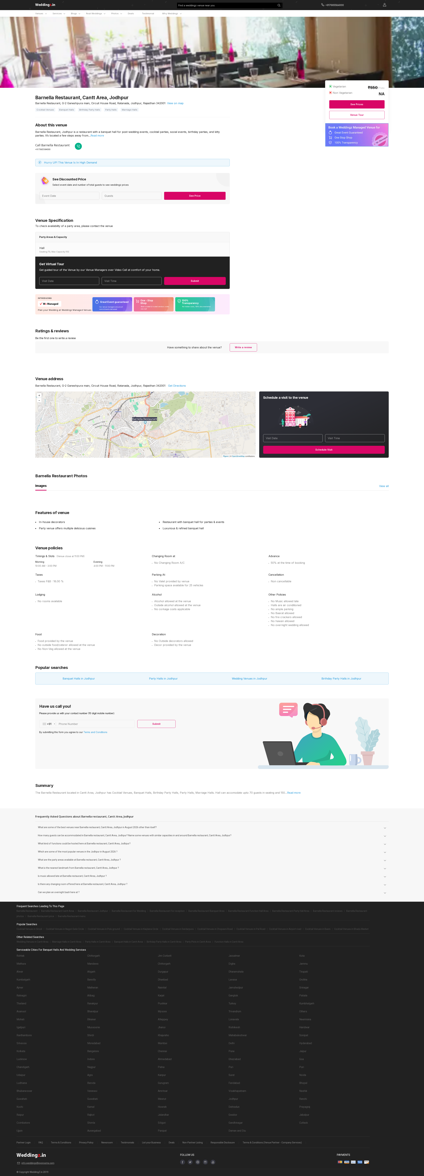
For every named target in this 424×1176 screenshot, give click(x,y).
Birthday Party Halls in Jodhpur (341, 678)
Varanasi (92, 1091)
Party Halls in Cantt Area (97, 941)
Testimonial (148, 13)
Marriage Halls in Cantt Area (66, 941)
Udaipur (21, 1075)
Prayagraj (304, 1106)
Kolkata (21, 1051)
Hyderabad (305, 1043)
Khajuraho (163, 1035)
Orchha (303, 979)
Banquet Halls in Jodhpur (79, 678)
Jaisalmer (234, 955)
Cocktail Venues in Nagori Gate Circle (65, 929)
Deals (131, 13)
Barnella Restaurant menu (71, 916)
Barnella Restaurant (27, 911)
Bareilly (91, 979)
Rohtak (21, 955)
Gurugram (163, 1083)
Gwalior (233, 1114)
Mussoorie (93, 1027)
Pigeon (226, 456)
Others (303, 1011)
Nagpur (91, 1067)
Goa (301, 1059)
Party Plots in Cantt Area (198, 941)
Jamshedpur (236, 987)
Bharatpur (92, 1011)
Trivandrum (235, 1011)
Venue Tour (357, 114)
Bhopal (303, 1083)
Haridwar (304, 1027)
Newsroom (107, 1142)
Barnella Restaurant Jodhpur (93, 911)
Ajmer (20, 987)
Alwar (20, 971)
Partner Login (24, 1142)
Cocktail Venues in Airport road (285, 929)
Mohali (20, 1019)
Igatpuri (21, 1027)
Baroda (91, 1083)
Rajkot (90, 1114)
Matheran (92, 987)
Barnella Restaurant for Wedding (129, 911)
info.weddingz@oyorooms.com (38, 1163)
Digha (232, 963)
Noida (302, 1075)
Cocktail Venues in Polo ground (104, 929)
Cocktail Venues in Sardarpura (178, 929)
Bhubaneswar (24, 1091)
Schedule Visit (323, 449)
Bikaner (91, 1019)
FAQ (41, 1142)
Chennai (162, 1051)
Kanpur (162, 1075)
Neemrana (305, 1019)
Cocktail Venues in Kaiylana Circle (141, 929)
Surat (232, 1075)
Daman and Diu (237, 1130)
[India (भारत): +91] (47, 724)
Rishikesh (234, 1027)
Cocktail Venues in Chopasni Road (215, 929)
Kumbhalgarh (306, 1003)
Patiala (303, 995)
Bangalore (93, 1051)
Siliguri (162, 1122)
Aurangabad (94, 1130)
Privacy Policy (86, 1142)
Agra (90, 1075)
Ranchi (303, 1098)
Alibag (91, 995)
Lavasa (233, 979)
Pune (232, 1051)
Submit (195, 280)
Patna (161, 1067)
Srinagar (304, 987)
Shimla (91, 1122)
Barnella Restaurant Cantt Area (57, 911)
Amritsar (163, 1091)
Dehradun (234, 1106)
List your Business (151, 1142)
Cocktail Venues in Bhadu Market (351, 929)
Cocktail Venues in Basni (317, 929)
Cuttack (303, 1122)
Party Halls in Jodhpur (163, 678)
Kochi (20, 1106)
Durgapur (163, 971)
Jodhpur (233, 1098)
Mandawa (92, 963)
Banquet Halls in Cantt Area (128, 941)
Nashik (303, 1091)
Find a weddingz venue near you (196, 5)
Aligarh (91, 971)
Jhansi (161, 1027)
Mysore (162, 1011)
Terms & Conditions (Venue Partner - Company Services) (272, 1142)
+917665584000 (42, 149)
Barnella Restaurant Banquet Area (206, 911)
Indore (91, 1059)
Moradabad (93, 1043)
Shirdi (90, 1035)
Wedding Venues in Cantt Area (32, 941)
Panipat (162, 1130)
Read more (97, 135)
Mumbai (162, 1043)
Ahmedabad (165, 1059)
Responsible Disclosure (223, 1142)
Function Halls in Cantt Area (229, 941)
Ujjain (20, 1130)
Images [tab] (41, 486)
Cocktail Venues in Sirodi (29, 929)
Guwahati (22, 1098)
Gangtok (233, 995)
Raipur (20, 1114)
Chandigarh (23, 1067)
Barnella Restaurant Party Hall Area (290, 911)
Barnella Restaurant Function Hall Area (248, 911)
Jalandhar (163, 1114)
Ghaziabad (235, 1059)
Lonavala (234, 1019)
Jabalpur (304, 1114)
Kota (302, 955)
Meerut (162, 1098)
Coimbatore (23, 1122)
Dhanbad (163, 979)
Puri (231, 1067)
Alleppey (163, 1019)
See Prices (356, 104)
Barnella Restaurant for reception (167, 911)
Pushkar (162, 1003)
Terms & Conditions (61, 1142)
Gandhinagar (236, 1122)
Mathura (21, 963)
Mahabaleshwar (238, 1035)
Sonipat (303, 1035)
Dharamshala (236, 971)
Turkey (232, 1003)
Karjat (161, 995)
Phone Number (68, 724)
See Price (195, 195)
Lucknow (22, 1059)
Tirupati (303, 971)
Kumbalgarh (23, 979)
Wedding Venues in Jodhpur (249, 678)
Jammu (303, 963)
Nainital (162, 987)
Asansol (21, 1011)
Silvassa (21, 1043)
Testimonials (127, 1142)
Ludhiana (22, 1083)
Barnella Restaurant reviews (328, 911)
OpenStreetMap (238, 456)
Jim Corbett (164, 955)
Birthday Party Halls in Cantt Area (164, 941)
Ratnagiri (22, 995)
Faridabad (234, 1083)
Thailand (21, 1003)
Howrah (162, 1106)
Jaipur (302, 1051)
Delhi (232, 1043)
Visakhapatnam (237, 1091)
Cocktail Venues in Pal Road (251, 929)
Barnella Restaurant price (41, 916)
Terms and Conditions (95, 732)
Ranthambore (24, 1035)
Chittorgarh (93, 955)
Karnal (90, 1106)
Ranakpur (92, 1003)
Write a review (243, 347)
